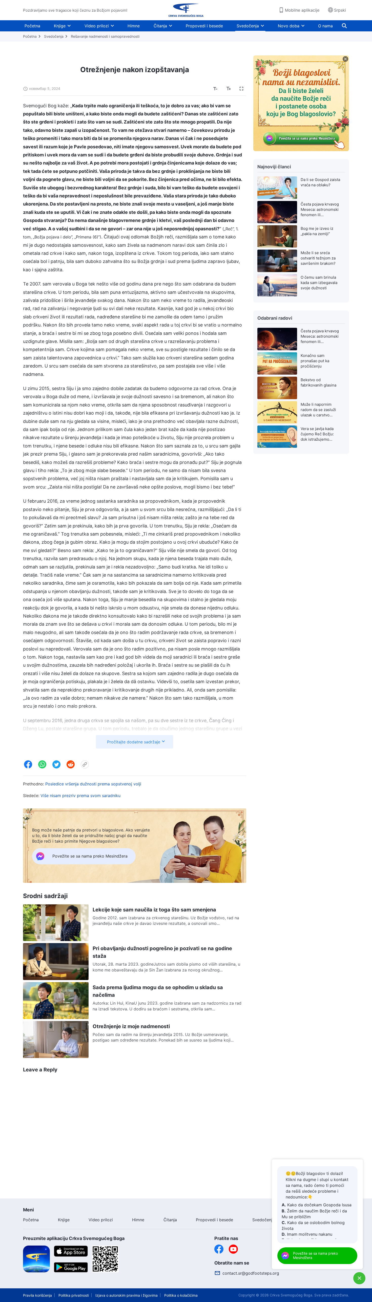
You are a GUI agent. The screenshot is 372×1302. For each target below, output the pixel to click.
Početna (32, 25)
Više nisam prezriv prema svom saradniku (80, 795)
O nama (325, 25)
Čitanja (160, 25)
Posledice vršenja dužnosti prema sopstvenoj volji (93, 783)
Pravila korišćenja (37, 1295)
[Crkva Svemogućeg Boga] (186, 10)
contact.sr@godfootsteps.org (250, 1273)
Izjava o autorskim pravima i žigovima (126, 1295)
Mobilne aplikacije (302, 10)
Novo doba (288, 25)
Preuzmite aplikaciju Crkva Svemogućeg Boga (74, 1238)
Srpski (340, 10)
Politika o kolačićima (181, 1295)
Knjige (60, 25)
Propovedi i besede (204, 25)
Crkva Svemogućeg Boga (291, 1295)
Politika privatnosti (73, 1295)
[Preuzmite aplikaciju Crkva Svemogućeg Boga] (36, 1258)
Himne (134, 25)
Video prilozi (97, 25)
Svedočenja (248, 25)
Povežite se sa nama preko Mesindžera (315, 1255)
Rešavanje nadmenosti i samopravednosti (105, 36)
